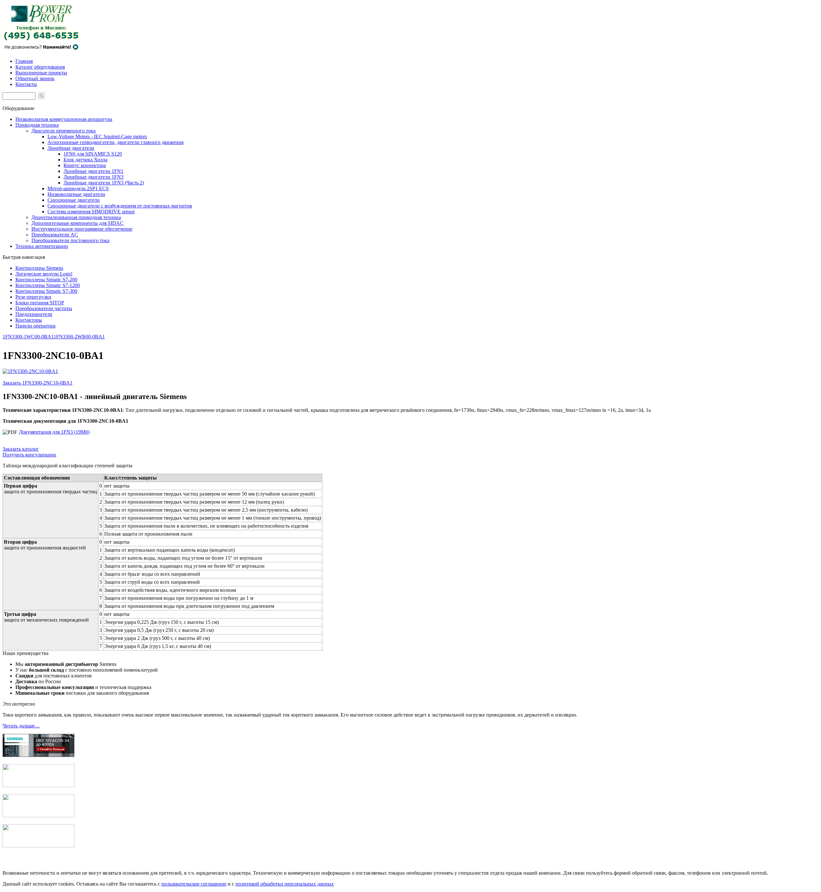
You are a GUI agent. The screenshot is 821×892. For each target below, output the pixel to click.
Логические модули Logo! (43, 273)
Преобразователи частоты (43, 308)
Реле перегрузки (33, 297)
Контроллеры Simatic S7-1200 (47, 285)
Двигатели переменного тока (63, 130)
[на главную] (41, 40)
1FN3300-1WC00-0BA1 (28, 336)
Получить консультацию (29, 454)
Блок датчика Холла (85, 159)
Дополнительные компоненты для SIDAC (77, 223)
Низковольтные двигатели (76, 194)
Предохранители (33, 314)
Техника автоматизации (41, 246)
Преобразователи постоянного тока (70, 240)
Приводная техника (37, 125)
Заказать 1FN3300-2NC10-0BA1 (37, 383)
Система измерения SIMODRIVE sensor (91, 211)
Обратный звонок (35, 78)
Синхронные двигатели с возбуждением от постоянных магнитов (119, 205)
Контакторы (28, 320)
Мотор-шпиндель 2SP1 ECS (78, 188)
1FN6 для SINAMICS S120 (92, 154)
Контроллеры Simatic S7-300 (46, 291)
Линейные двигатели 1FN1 (93, 171)
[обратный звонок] (41, 50)
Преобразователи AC (54, 234)
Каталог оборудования (40, 67)
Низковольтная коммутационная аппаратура (63, 119)
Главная (24, 61)
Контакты (26, 84)
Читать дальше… (21, 725)
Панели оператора (35, 325)
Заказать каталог (21, 449)
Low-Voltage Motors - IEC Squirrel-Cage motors (97, 136)
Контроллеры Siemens (39, 268)
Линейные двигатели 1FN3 (93, 177)
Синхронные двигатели (73, 200)
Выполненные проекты (41, 72)
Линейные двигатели (70, 148)
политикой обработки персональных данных (284, 884)
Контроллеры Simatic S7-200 (46, 279)
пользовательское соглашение (193, 884)
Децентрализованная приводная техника (76, 217)
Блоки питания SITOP (39, 302)
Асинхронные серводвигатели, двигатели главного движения (115, 142)
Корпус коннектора (84, 165)
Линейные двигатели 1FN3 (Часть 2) (103, 182)
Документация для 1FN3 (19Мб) (54, 432)
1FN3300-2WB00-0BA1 (79, 336)
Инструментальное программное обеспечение (81, 229)
